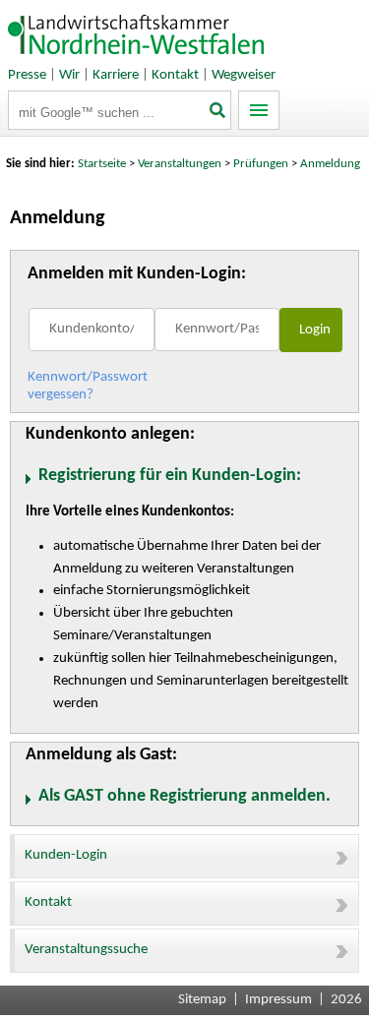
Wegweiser (244, 75)
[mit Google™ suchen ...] (219, 112)
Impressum (278, 999)
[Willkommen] (137, 58)
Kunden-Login (66, 855)
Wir (69, 75)
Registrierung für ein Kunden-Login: (169, 475)
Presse (27, 75)
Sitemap (202, 999)
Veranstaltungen (179, 163)
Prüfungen (262, 163)
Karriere (115, 75)
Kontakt (175, 75)
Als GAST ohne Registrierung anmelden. (184, 796)
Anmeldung (330, 163)
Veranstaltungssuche (86, 949)
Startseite (102, 163)
